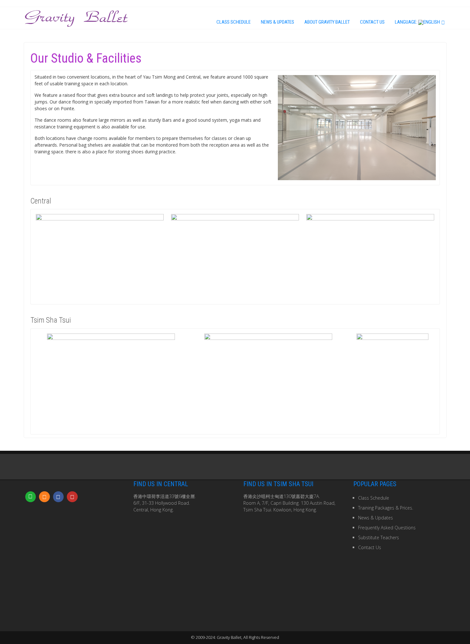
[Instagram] (44, 497)
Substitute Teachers (378, 537)
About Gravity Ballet (327, 22)
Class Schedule (233, 22)
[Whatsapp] (31, 497)
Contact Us (372, 22)
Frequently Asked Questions (387, 528)
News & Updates (277, 22)
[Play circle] (72, 497)
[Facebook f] (58, 497)
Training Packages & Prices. (385, 508)
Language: (406, 22)
